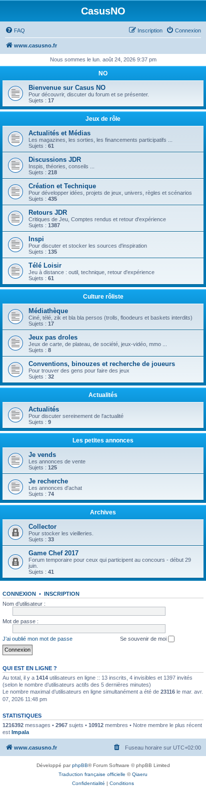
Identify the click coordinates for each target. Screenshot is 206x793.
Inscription (62, 594)
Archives (103, 512)
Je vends (42, 454)
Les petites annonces (103, 440)
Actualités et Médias (59, 133)
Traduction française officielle (92, 774)
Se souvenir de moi (144, 639)
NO (103, 73)
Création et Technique (62, 186)
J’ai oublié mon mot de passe (37, 639)
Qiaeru (140, 774)
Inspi (36, 239)
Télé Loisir (45, 265)
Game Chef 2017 (53, 553)
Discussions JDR (54, 159)
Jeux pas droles (53, 337)
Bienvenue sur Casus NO (67, 87)
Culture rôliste (103, 296)
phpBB (80, 765)
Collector (42, 526)
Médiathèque (48, 311)
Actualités (103, 395)
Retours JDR (47, 212)
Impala (20, 732)
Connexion (19, 594)
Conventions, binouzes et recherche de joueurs (101, 364)
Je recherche (48, 481)
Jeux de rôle (103, 118)
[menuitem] (15, 30)
